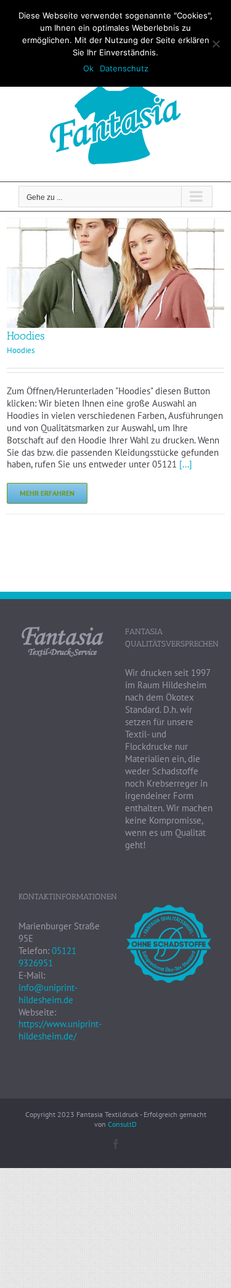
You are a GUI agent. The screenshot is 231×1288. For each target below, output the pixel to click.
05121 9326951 (47, 957)
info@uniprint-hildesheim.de (48, 994)
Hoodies (26, 336)
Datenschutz (124, 68)
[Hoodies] (115, 224)
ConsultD (122, 1124)
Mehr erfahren (47, 493)
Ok (88, 68)
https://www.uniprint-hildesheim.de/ (60, 1030)
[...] (185, 464)
